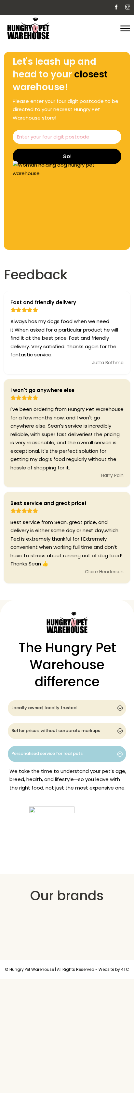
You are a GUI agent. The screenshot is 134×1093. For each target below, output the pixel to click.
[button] (67, 708)
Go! (67, 156)
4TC (125, 969)
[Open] (125, 28)
